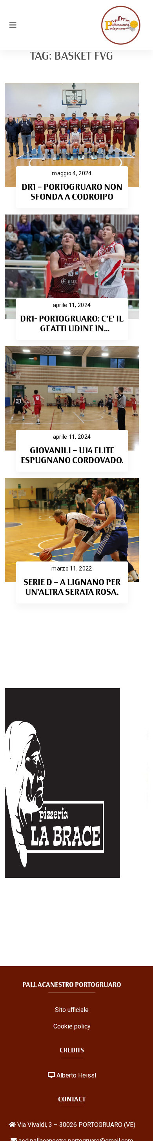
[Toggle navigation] (13, 25)
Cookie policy (72, 1026)
